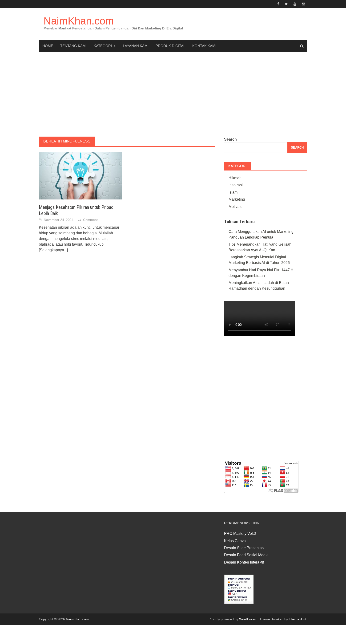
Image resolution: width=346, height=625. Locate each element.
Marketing (237, 199)
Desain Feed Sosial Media (246, 555)
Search (230, 139)
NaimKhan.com (79, 21)
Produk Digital (170, 46)
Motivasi (235, 207)
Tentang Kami (73, 46)
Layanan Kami (136, 46)
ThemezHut (297, 619)
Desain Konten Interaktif (244, 562)
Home (47, 46)
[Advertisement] (173, 94)
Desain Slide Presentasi (244, 548)
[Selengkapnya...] (53, 250)
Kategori (103, 46)
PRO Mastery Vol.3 (240, 534)
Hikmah (235, 178)
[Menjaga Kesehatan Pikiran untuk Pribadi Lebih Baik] (80, 176)
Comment (90, 220)
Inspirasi (236, 185)
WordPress (247, 619)
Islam (233, 192)
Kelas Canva (235, 541)
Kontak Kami (204, 46)
